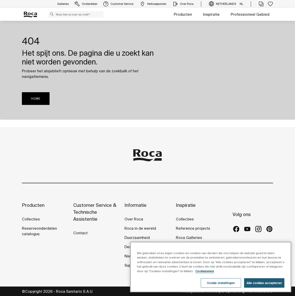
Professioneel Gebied (250, 14)
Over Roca (133, 219)
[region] (210, 267)
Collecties (31, 219)
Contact (80, 233)
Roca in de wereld (140, 228)
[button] (52, 14)
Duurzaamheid (137, 237)
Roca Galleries (189, 237)
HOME (35, 98)
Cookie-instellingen (221, 282)
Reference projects (193, 228)
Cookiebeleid (204, 271)
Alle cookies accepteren (264, 282)
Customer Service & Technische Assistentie (94, 212)
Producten (183, 14)
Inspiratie (211, 14)
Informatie (135, 205)
